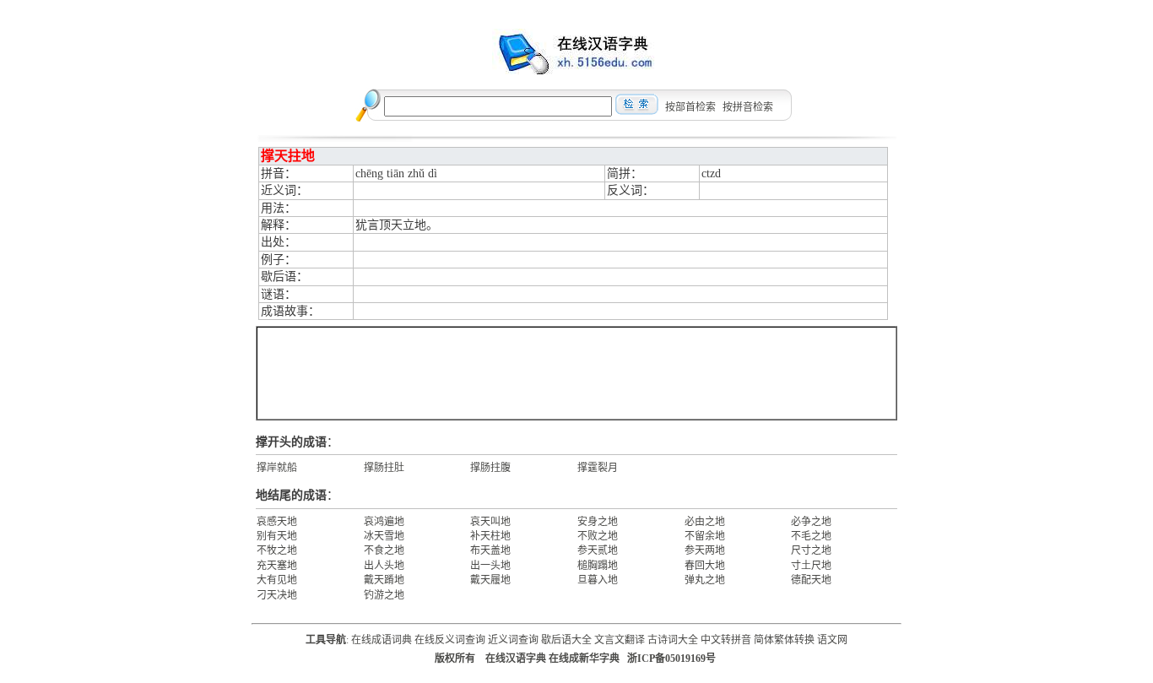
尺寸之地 (811, 550)
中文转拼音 (726, 640)
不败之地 (597, 536)
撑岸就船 (277, 468)
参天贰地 (597, 550)
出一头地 (490, 566)
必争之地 (811, 522)
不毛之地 (811, 536)
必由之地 (705, 522)
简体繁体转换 (784, 640)
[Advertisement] (576, 373)
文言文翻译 (619, 640)
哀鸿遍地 (384, 522)
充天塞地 (277, 566)
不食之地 (384, 550)
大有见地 (277, 580)
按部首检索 (690, 107)
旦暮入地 (597, 580)
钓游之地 (384, 595)
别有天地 (277, 536)
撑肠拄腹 (490, 468)
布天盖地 (490, 550)
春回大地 (705, 566)
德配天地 (811, 580)
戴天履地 (490, 580)
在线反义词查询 (449, 640)
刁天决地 (277, 595)
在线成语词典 (381, 640)
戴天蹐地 (384, 580)
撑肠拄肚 (384, 468)
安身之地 (597, 522)
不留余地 (705, 536)
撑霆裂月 (597, 468)
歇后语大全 (566, 640)
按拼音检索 (748, 107)
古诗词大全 (672, 640)
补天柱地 (490, 536)
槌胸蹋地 (597, 566)
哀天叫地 (490, 522)
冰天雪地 (384, 536)
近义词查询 (513, 640)
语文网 (832, 640)
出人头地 (384, 566)
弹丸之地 (705, 580)
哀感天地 (277, 522)
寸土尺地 (811, 566)
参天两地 (705, 550)
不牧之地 (277, 550)
